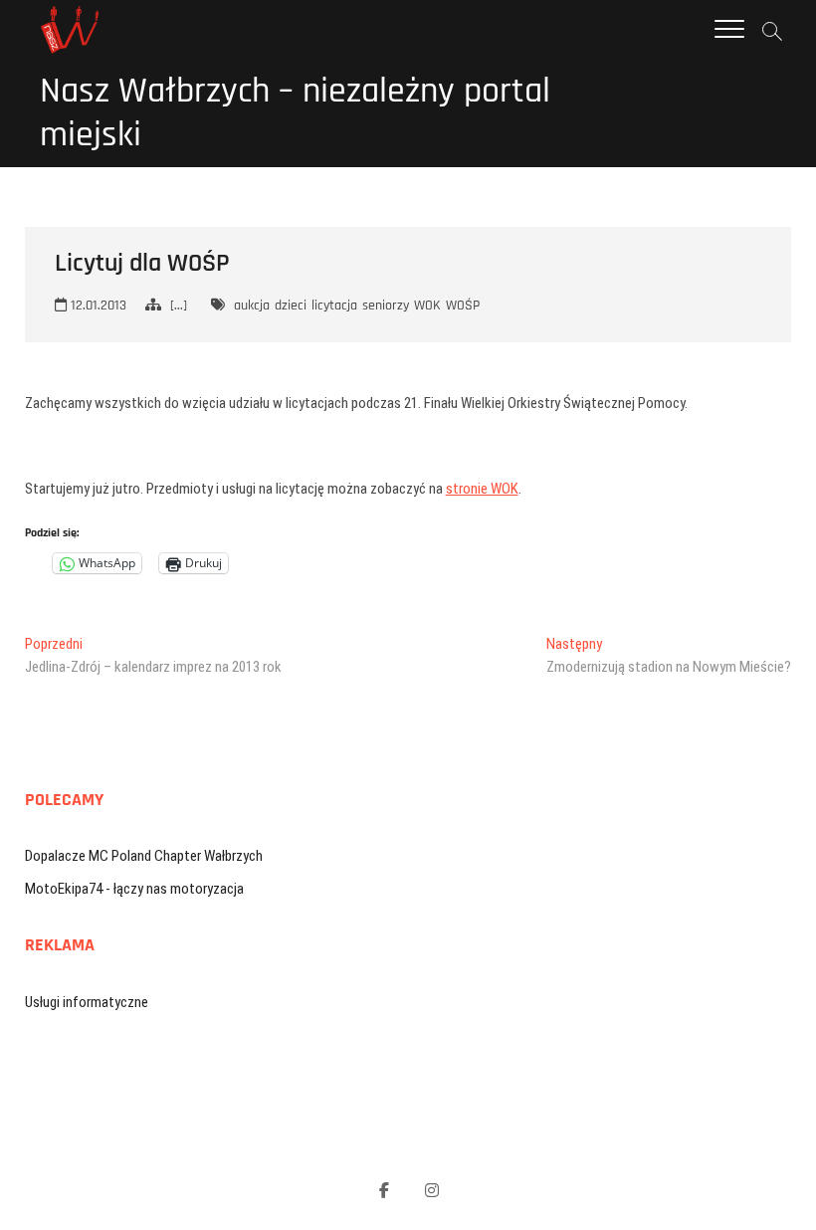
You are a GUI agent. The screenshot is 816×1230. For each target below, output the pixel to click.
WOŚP (463, 305)
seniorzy (385, 305)
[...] (178, 305)
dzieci (290, 305)
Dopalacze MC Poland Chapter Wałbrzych (144, 856)
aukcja (252, 305)
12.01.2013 (96, 305)
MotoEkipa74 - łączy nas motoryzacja (134, 889)
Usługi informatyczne (86, 1002)
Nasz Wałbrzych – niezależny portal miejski (295, 113)
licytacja (334, 305)
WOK (427, 305)
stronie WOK (482, 489)
